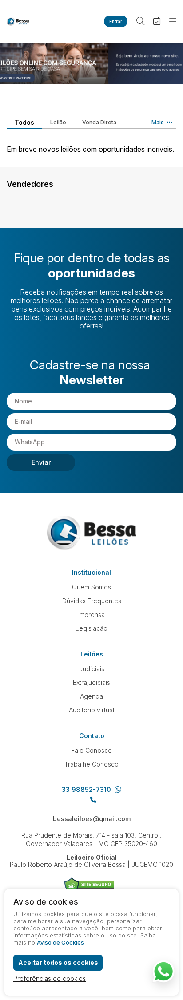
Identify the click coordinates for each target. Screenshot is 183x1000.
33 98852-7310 (86, 790)
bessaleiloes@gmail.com (92, 819)
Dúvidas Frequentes (91, 601)
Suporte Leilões (89, 886)
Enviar (41, 462)
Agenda (91, 696)
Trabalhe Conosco (91, 764)
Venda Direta (99, 122)
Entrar (115, 21)
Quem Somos (91, 587)
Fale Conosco (91, 750)
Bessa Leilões (18, 21)
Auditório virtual (91, 710)
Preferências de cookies (49, 978)
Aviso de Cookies (60, 942)
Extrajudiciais (91, 682)
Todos (24, 122)
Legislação (91, 628)
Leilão (58, 122)
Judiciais (91, 668)
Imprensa (91, 614)
